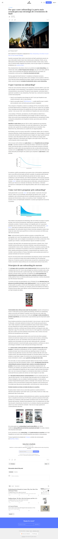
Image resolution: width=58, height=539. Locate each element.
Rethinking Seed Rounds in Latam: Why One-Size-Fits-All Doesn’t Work (23, 490)
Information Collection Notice (29, 455)
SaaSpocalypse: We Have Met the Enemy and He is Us (22, 498)
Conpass (28, 437)
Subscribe (49, 2)
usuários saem (20, 65)
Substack (23, 536)
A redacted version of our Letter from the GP (17, 492)
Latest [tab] (12, 486)
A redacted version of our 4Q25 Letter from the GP (18, 499)
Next (46, 463)
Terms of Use (34, 454)
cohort (14, 181)
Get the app (34, 533)
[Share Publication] (44, 2)
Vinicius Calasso (20, 501)
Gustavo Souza (33, 493)
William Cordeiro (20, 493)
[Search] (41, 2)
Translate (11, 7)
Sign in (54, 2)
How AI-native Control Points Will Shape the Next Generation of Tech (21, 507)
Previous (13, 463)
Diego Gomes (26, 493)
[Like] (9, 20)
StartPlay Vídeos (14, 438)
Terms (31, 530)
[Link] (7, 85)
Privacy (27, 530)
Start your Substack (26, 533)
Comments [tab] (11, 471)
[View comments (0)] (12, 20)
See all (10, 514)
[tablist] (13, 472)
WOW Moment (27, 101)
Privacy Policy (37, 455)
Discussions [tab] (17, 486)
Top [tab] (9, 486)
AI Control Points (13, 506)
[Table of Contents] (1, 269)
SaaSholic (13, 16)
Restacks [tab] (16, 471)
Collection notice (36, 530)
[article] (29, 492)
